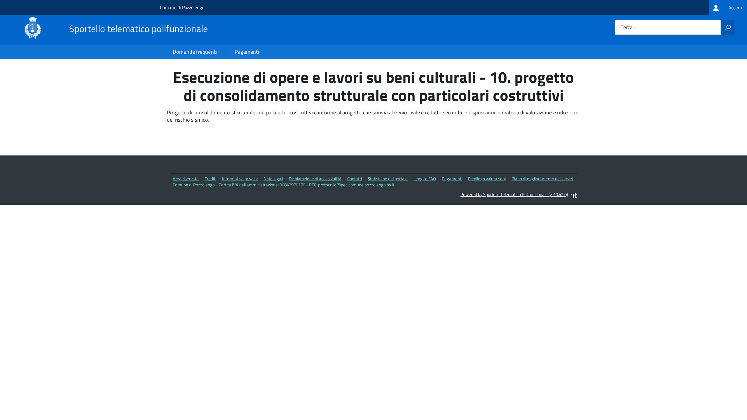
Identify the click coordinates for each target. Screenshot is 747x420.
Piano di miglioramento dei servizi (542, 178)
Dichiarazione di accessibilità (315, 178)
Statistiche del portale (388, 178)
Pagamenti (247, 52)
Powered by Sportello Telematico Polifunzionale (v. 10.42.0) (514, 194)
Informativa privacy (240, 178)
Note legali (273, 178)
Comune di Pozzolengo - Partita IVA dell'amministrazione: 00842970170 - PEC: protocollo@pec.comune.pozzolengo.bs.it (283, 184)
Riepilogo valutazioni (487, 178)
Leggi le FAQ (424, 178)
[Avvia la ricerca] (728, 27)
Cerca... (628, 27)
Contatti (354, 178)
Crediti (210, 178)
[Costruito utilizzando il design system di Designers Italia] (574, 196)
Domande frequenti (195, 52)
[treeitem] (728, 7)
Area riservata (186, 178)
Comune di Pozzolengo (182, 7)
